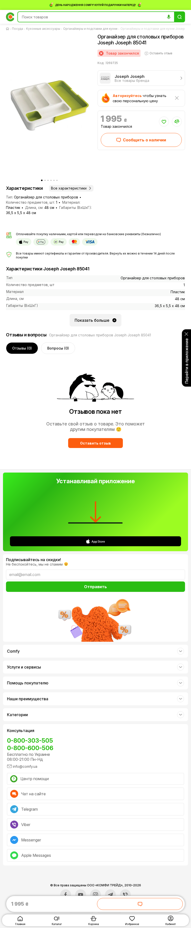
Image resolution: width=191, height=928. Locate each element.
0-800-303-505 (30, 740)
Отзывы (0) (22, 348)
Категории (17, 714)
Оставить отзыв (95, 443)
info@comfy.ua (25, 766)
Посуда (17, 29)
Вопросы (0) (58, 348)
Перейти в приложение (186, 361)
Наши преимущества (27, 698)
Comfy (13, 651)
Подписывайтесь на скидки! (33, 559)
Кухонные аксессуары (43, 29)
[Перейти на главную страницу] (8, 28)
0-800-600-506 (30, 748)
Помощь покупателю (27, 682)
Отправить (95, 586)
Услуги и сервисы (24, 667)
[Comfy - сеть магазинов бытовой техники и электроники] (10, 16)
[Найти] (179, 16)
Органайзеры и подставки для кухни (90, 29)
